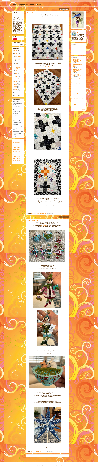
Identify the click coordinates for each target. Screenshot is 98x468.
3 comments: (43, 451)
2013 (15, 95)
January (17, 78)
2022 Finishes (16, 147)
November (17, 56)
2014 (15, 93)
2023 (16, 80)
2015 (15, 92)
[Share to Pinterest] (52, 213)
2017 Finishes (16, 156)
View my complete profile (77, 40)
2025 (16, 52)
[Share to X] (50, 213)
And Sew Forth (76, 74)
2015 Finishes (16, 160)
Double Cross (31, 12)
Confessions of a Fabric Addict (78, 99)
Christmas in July (33, 220)
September (17, 59)
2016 (15, 90)
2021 (15, 83)
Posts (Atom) (50, 458)
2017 (15, 89)
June (16, 70)
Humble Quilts (76, 59)
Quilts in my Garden (77, 75)
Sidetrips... (75, 66)
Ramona (79, 32)
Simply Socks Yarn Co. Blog (78, 104)
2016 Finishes (16, 158)
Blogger (62, 465)
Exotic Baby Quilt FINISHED (76, 71)
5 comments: (43, 213)
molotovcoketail (52, 465)
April (16, 73)
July (16, 63)
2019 (15, 86)
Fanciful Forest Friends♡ (78, 83)
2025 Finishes (16, 142)
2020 (16, 84)
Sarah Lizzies (76, 82)
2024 (16, 53)
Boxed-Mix (75, 79)
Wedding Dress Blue (77, 69)
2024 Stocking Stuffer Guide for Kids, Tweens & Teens (78, 88)
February (17, 76)
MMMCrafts (44, 225)
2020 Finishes (16, 151)
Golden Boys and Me (77, 93)
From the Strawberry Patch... (77, 65)
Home (47, 455)
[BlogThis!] (49, 213)
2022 (16, 81)
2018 (15, 87)
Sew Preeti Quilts (76, 78)
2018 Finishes (16, 154)
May (16, 71)
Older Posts (65, 455)
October (17, 58)
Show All (83, 109)
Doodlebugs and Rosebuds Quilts (26, 4)
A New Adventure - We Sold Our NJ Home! (77, 94)
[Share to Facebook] (51, 213)
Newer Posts (30, 455)
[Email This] (48, 213)
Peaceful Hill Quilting (49, 152)
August (17, 62)
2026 (16, 50)
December (17, 54)
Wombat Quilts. (48, 66)
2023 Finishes (16, 145)
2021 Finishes (16, 149)
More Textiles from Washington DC (77, 61)
